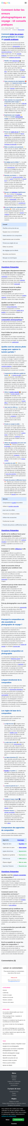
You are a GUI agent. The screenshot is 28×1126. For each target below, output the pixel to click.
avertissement (14, 1085)
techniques (15, 192)
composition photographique (11, 320)
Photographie (21, 29)
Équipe (14, 1093)
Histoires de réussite (8, 997)
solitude (6, 808)
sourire (11, 179)
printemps (17, 436)
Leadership (5, 992)
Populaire (14, 1077)
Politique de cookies (14, 1101)
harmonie (20, 664)
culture (9, 823)
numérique (4, 276)
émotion (23, 899)
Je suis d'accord (18, 1119)
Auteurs (14, 1079)
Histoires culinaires (7, 999)
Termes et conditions (14, 1083)
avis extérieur (12, 905)
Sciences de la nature (8, 1002)
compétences (21, 203)
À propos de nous (14, 1091)
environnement (11, 167)
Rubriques (14, 1076)
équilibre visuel (13, 732)
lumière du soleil (17, 375)
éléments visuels (15, 658)
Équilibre (6, 770)
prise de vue (15, 60)
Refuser (7, 1119)
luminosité (17, 284)
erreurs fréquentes (12, 306)
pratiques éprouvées (14, 57)
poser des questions (11, 474)
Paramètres (14, 1123)
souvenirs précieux (6, 52)
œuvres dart (16, 646)
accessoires (14, 442)
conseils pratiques (11, 39)
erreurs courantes (19, 875)
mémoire (12, 88)
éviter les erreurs (16, 34)
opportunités (23, 607)
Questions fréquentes (10, 267)
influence (18, 549)
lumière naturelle (14, 392)
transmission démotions (16, 689)
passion (22, 212)
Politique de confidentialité (14, 1081)
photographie (16, 46)
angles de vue (14, 132)
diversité (13, 494)
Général (5, 990)
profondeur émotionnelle (10, 144)
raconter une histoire (18, 177)
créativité (6, 214)
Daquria (5, 3)
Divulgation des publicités (14, 1105)
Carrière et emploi (7, 995)
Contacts (14, 1095)
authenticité (15, 342)
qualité (14, 502)
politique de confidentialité (9, 1116)
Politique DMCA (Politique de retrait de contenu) (14, 1103)
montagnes (13, 416)
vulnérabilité (4, 695)
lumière (23, 77)
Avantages (20, 840)
